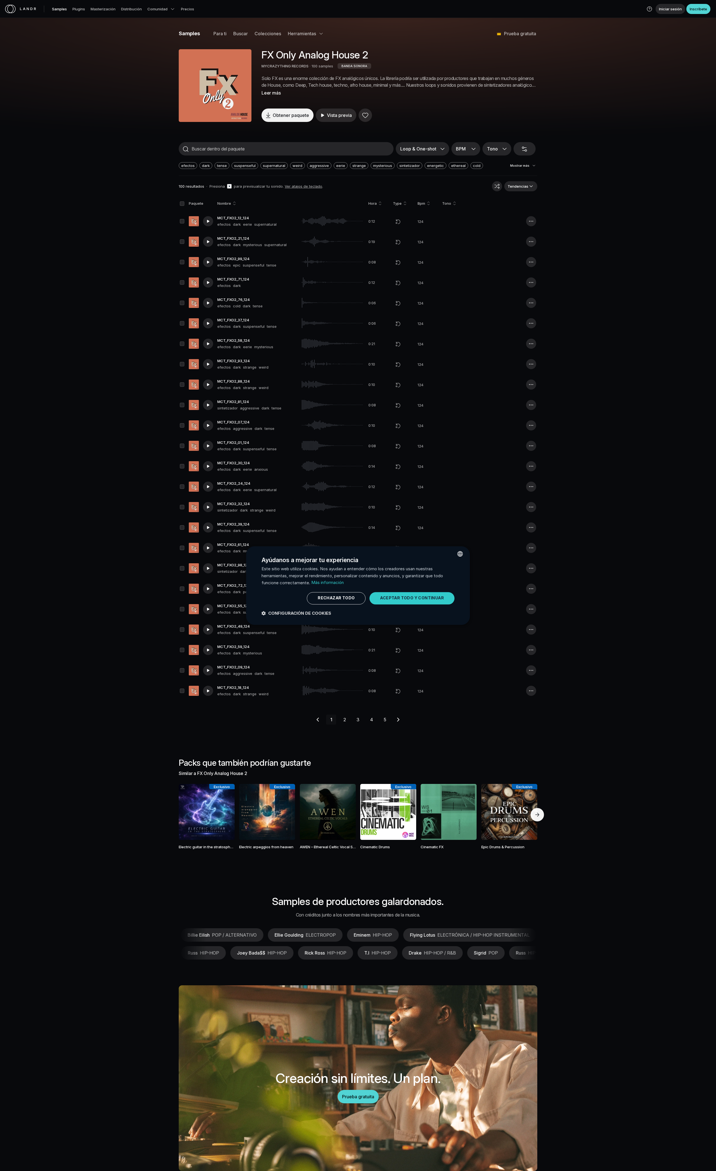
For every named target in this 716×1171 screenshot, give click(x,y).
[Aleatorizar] (497, 186)
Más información (327, 582)
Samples (59, 9)
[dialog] (358, 585)
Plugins (78, 9)
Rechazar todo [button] (336, 597)
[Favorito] (365, 115)
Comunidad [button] (157, 9)
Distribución (131, 9)
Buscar (240, 33)
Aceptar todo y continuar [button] (412, 597)
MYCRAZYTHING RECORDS (285, 66)
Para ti (220, 33)
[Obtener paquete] (223, 812)
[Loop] (398, 221)
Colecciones (268, 33)
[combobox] (460, 554)
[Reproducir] (215, 86)
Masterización (103, 9)
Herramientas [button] (302, 33)
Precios (187, 9)
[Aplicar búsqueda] (185, 149)
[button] (649, 9)
